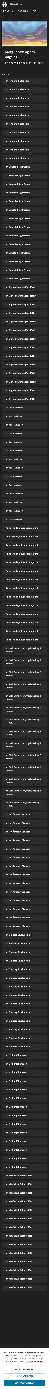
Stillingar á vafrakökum (24, 1369)
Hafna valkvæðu (24, 1376)
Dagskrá (23, 11)
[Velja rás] (12, 11)
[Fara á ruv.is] (4, 4)
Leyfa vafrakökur (24, 1383)
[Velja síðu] (20, 4)
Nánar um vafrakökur (34, 1361)
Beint (6, 11)
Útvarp (14, 4)
